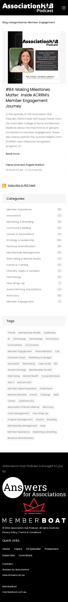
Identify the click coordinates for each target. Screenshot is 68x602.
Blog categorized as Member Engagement (28, 22)
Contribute (25, 555)
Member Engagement (20, 301)
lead (42, 425)
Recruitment (24, 382)
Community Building (18, 228)
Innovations (13, 215)
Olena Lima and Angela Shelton (25, 165)
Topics (18, 549)
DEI (55, 363)
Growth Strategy (17, 369)
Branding (52, 419)
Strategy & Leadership (20, 240)
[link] (34, 479)
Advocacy (12, 295)
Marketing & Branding (19, 222)
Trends (11, 332)
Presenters (51, 549)
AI (9, 338)
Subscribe (8, 555)
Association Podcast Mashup (23, 407)
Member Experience (19, 209)
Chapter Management (20, 419)
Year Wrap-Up (15, 283)
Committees (15, 345)
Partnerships (36, 338)
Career (11, 400)
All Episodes (33, 549)
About (6, 549)
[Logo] (27, 7)
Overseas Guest (16, 357)
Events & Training (17, 265)
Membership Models (30, 332)
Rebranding (29, 363)
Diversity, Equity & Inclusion (23, 271)
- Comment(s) (32, 170)
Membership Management (23, 252)
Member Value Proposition (22, 388)
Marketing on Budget (40, 357)
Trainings (45, 394)
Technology (13, 277)
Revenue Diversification (20, 246)
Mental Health (30, 376)
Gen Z (11, 382)
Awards (40, 419)
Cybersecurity (26, 400)
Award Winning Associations (23, 289)
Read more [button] (12, 154)
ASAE (56, 394)
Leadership (50, 332)
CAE (57, 351)
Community (32, 345)
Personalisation (43, 351)
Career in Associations (20, 234)
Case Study (44, 363)
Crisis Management (18, 413)
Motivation (13, 363)
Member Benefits (17, 394)
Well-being (14, 376)
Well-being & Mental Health (23, 258)
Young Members (50, 376)
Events (33, 394)
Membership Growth (40, 369)
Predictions (46, 388)
